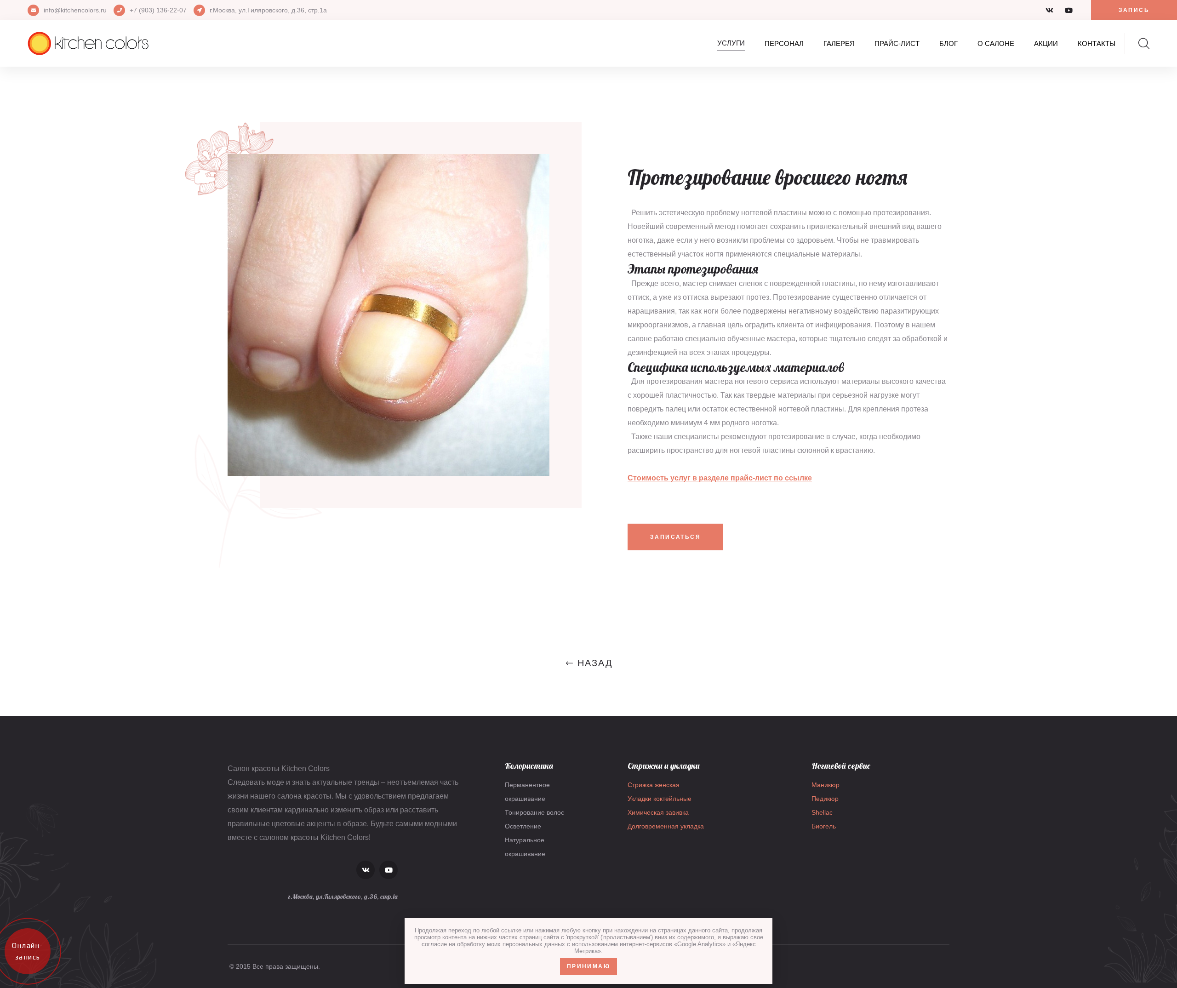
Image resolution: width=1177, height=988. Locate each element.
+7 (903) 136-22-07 (158, 10)
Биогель (823, 826)
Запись (1134, 10)
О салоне (995, 43)
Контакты (1096, 43)
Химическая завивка (658, 812)
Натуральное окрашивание (525, 846)
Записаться (675, 537)
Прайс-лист (897, 43)
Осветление (523, 826)
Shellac (822, 812)
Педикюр (825, 798)
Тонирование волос (534, 812)
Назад (595, 663)
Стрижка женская (654, 784)
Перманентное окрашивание (527, 791)
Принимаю (588, 966)
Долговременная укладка (666, 826)
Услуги (731, 43)
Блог (948, 43)
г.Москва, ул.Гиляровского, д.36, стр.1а (268, 10)
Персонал (784, 43)
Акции (1046, 43)
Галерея (839, 43)
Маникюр (825, 784)
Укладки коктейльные (659, 798)
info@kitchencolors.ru (75, 10)
